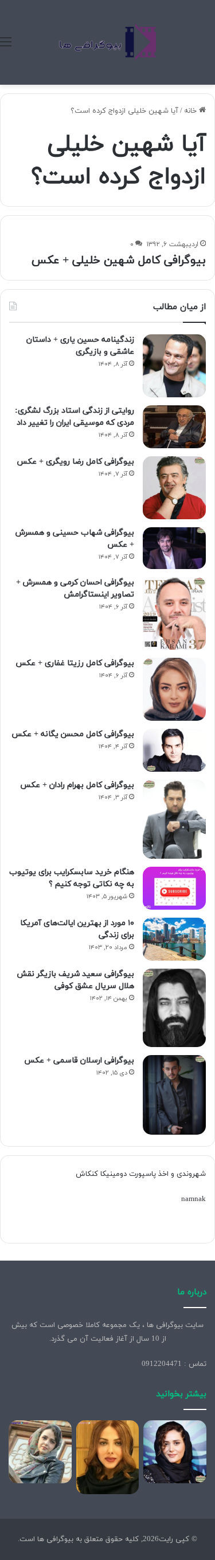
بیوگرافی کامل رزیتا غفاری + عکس (74, 663)
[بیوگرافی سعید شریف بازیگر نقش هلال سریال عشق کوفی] (174, 1008)
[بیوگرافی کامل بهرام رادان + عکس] (174, 819)
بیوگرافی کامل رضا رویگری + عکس (75, 461)
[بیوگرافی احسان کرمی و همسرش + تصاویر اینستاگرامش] (174, 613)
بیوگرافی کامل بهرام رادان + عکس (77, 785)
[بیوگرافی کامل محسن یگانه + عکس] (174, 750)
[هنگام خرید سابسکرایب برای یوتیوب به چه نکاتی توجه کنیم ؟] (174, 888)
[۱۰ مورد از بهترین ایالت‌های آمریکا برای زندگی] (174, 939)
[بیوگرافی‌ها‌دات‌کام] (108, 42)
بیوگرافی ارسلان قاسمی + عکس (79, 1060)
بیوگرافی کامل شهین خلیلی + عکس (119, 260)
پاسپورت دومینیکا (128, 1174)
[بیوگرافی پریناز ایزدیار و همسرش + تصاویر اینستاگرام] (174, 1451)
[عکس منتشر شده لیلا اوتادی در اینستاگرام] (107, 1457)
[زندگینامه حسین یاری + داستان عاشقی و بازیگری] (174, 365)
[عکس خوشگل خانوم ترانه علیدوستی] (40, 1451)
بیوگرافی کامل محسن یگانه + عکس (72, 734)
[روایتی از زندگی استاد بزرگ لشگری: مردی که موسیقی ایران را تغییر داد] (174, 426)
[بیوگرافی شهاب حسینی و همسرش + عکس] (174, 548)
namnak (193, 1199)
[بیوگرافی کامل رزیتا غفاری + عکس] (174, 689)
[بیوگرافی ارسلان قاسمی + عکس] (174, 1095)
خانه (191, 111)
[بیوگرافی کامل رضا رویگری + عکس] (174, 487)
